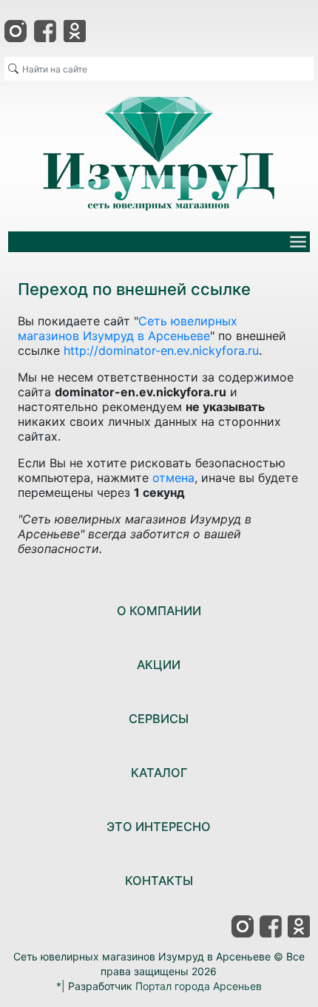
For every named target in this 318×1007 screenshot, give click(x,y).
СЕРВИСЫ (159, 718)
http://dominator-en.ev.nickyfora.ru (161, 350)
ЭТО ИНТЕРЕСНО (158, 826)
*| (60, 986)
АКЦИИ (158, 664)
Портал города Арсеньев (198, 986)
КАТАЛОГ (159, 772)
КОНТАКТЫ (159, 880)
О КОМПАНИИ (159, 610)
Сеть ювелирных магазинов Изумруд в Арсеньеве (127, 328)
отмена (173, 477)
